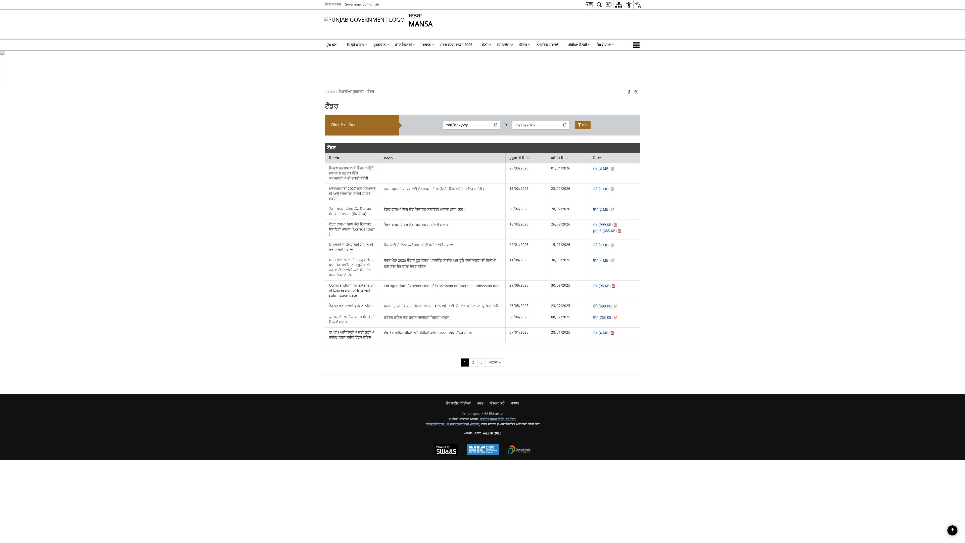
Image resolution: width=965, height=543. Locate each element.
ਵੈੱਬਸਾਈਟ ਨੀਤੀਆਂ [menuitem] (458, 403)
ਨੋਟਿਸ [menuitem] (523, 45)
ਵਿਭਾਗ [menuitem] (426, 45)
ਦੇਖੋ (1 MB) (602, 189)
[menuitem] (589, 4)
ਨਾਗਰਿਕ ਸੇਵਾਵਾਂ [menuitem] (547, 45)
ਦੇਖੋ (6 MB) (602, 168)
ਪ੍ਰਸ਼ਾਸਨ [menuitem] (379, 45)
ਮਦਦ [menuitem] (480, 403)
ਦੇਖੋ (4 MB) (602, 260)
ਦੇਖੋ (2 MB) (602, 209)
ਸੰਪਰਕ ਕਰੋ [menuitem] (497, 403)
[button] (637, 45)
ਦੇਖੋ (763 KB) (603, 317)
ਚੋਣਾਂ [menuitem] (485, 45)
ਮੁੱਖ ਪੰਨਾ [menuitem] (331, 45)
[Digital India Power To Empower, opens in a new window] (519, 450)
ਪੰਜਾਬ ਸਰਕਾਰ (332, 4)
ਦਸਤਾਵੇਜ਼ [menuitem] (503, 45)
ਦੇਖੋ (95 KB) (602, 286)
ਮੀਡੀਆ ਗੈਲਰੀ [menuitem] (577, 45)
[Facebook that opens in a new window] (629, 92)
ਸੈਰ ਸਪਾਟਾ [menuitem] (604, 45)
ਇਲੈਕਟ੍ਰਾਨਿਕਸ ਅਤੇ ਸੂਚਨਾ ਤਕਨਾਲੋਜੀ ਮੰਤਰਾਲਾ (452, 424)
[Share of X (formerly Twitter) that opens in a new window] (636, 92)
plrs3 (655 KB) (605, 231)
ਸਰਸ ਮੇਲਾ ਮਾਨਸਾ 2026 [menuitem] (456, 45)
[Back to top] (952, 530)
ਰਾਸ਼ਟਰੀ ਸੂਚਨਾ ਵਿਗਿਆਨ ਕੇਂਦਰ (497, 419)
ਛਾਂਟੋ (585, 124)
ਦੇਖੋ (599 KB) (603, 306)
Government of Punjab (362, 4)
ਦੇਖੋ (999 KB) (603, 225)
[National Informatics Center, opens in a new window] (483, 450)
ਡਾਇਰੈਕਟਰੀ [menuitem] (403, 45)
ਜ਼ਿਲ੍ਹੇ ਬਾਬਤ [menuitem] (355, 45)
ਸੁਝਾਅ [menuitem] (515, 403)
